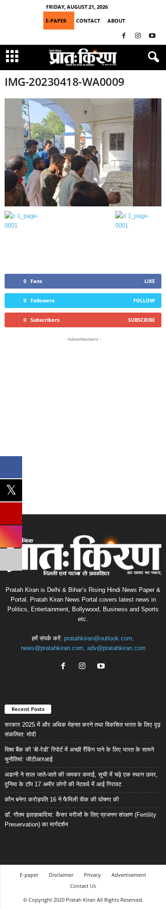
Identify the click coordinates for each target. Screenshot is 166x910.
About (116, 20)
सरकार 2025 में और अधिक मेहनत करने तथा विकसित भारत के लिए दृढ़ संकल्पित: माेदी (82, 729)
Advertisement (129, 874)
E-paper (29, 874)
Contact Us (83, 885)
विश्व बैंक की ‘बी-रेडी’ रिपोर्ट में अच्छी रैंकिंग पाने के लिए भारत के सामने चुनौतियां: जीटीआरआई (79, 754)
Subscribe (141, 319)
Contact (88, 20)
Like (149, 280)
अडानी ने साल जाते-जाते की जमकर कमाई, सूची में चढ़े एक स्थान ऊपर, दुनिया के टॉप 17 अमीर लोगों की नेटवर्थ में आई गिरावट (81, 779)
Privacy (92, 874)
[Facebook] (123, 36)
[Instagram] (137, 36)
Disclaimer (61, 874)
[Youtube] (152, 36)
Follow (144, 300)
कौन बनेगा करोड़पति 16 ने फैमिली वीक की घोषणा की (62, 799)
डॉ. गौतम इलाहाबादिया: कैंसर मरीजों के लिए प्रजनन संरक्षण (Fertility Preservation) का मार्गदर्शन (80, 819)
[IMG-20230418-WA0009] (83, 152)
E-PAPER (56, 20)
